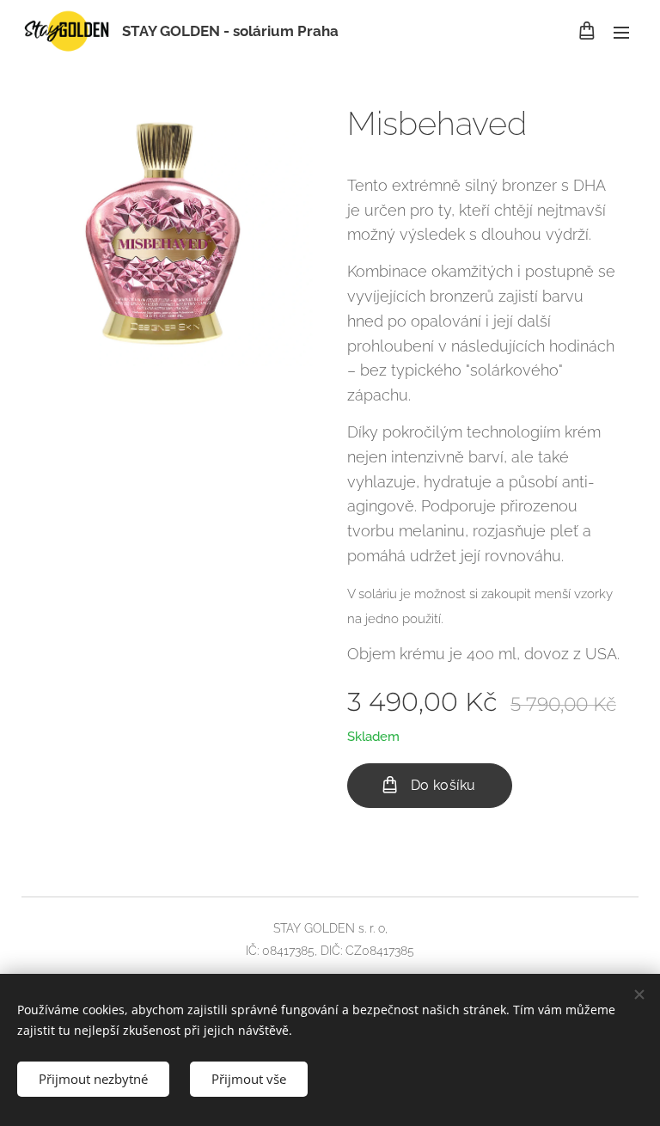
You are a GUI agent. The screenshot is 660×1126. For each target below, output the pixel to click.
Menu (621, 32)
